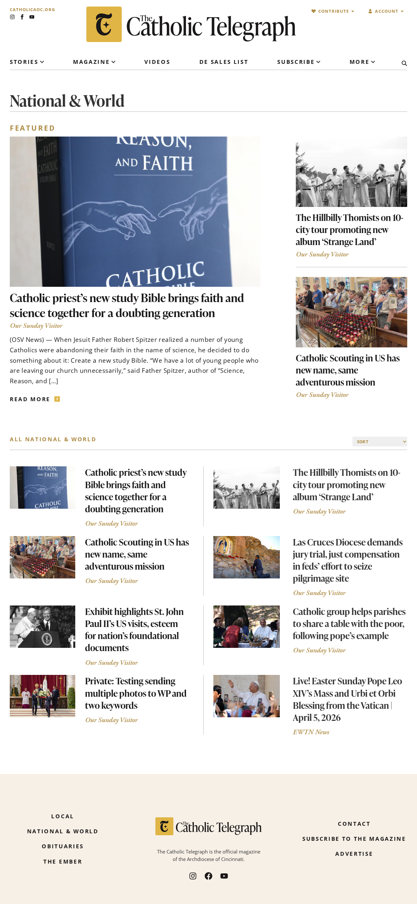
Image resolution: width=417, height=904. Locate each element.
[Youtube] (32, 17)
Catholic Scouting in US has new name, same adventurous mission (348, 370)
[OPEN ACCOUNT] (402, 11)
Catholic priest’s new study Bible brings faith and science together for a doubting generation (127, 305)
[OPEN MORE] (373, 62)
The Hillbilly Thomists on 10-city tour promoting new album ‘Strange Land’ (349, 229)
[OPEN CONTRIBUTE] (353, 11)
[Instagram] (12, 17)
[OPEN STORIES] (42, 62)
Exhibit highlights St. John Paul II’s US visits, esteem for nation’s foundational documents (134, 629)
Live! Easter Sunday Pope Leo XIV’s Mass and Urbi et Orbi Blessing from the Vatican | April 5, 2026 (347, 699)
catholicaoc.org (32, 10)
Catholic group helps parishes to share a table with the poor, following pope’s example (349, 623)
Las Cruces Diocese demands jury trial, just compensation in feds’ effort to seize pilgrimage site (348, 560)
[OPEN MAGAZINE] (113, 62)
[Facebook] (208, 876)
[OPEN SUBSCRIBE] (318, 62)
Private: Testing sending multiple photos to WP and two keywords (136, 693)
